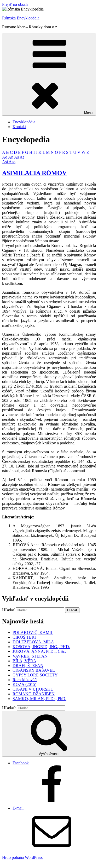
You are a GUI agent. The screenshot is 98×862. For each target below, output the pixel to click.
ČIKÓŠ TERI (24, 637)
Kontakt (19, 126)
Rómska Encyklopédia (20, 18)
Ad (5, 157)
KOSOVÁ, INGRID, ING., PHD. (41, 646)
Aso (12, 162)
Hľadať (8, 610)
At (22, 157)
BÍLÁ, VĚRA (24, 661)
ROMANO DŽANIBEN (34, 694)
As (17, 157)
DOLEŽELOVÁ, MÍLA (33, 642)
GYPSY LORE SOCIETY (35, 675)
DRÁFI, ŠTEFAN (28, 665)
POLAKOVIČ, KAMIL (33, 632)
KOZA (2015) (24, 684)
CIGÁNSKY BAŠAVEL (34, 670)
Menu (88, 113)
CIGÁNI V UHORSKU (33, 689)
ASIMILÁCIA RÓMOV (34, 173)
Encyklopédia (24, 122)
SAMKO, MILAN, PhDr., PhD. (39, 698)
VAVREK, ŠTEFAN (30, 656)
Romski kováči (25, 679)
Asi (5, 162)
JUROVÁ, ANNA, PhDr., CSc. (39, 651)
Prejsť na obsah (15, 4)
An (11, 157)
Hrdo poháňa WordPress (22, 857)
